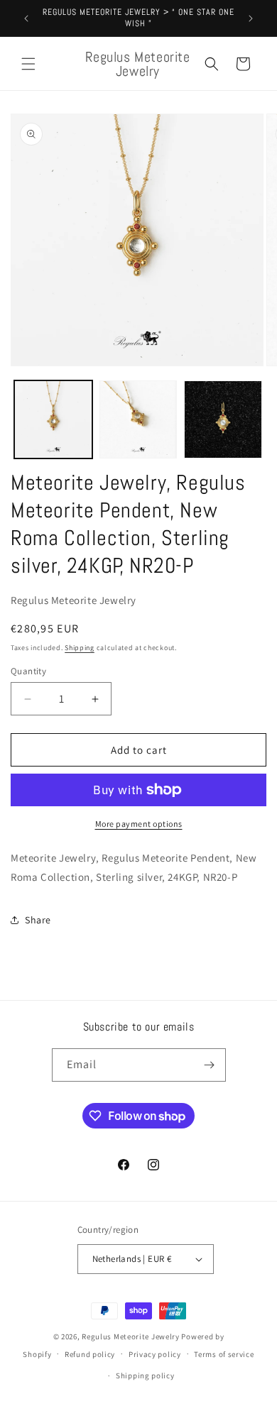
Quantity (28, 671)
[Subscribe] (209, 1065)
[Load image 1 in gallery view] (53, 419)
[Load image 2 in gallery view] (138, 419)
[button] (28, 63)
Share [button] (38, 919)
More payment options (139, 823)
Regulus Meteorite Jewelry (131, 1336)
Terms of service (224, 1354)
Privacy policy (155, 1354)
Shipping (79, 647)
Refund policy (90, 1354)
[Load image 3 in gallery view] (223, 419)
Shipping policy (145, 1375)
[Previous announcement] (26, 18)
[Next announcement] (250, 18)
